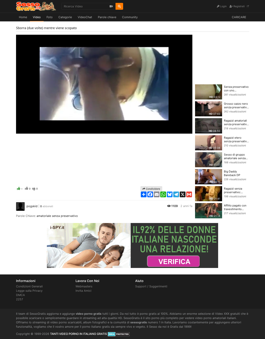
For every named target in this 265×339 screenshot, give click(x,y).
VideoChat (85, 17)
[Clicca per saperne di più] (132, 245)
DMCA (20, 295)
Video (37, 17)
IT (248, 6)
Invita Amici (83, 290)
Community (130, 17)
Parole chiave (107, 17)
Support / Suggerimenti (151, 286)
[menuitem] (181, 131)
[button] (26, 131)
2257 (19, 299)
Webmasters (84, 286)
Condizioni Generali (29, 286)
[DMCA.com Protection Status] (119, 334)
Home (23, 17)
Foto (50, 17)
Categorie (65, 17)
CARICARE (239, 17)
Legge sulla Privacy (29, 290)
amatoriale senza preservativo (57, 216)
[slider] (26, 131)
